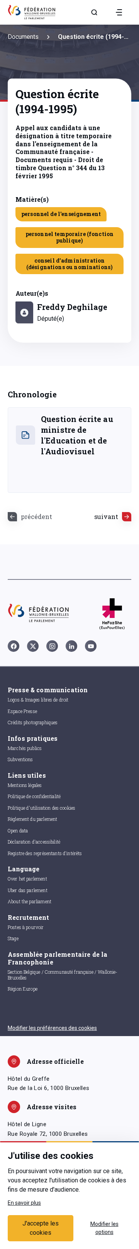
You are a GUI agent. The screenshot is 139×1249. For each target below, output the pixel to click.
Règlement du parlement (32, 819)
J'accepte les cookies (40, 1228)
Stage (13, 938)
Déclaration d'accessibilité (34, 842)
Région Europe (22, 989)
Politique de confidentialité (34, 796)
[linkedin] (71, 646)
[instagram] (52, 646)
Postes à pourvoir (26, 927)
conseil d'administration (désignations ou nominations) (69, 264)
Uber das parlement (27, 890)
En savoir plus (24, 1203)
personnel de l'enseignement (61, 214)
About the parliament (29, 901)
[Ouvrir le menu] (119, 12)
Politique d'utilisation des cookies (41, 808)
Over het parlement (27, 879)
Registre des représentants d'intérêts (45, 853)
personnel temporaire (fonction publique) (69, 237)
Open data (18, 830)
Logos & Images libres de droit (38, 699)
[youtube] (91, 646)
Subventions (20, 759)
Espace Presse (22, 711)
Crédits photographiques (33, 722)
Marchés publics (25, 748)
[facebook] (13, 646)
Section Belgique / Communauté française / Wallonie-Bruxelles (63, 975)
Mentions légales (25, 785)
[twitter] (33, 646)
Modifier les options (104, 1228)
